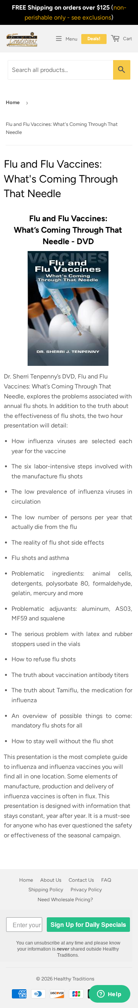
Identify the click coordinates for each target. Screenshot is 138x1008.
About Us (50, 880)
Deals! (93, 38)
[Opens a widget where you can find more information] (109, 994)
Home (13, 102)
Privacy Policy (86, 889)
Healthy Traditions (74, 979)
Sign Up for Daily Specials (88, 924)
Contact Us (81, 880)
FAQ (106, 880)
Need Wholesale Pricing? (65, 899)
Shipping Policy (45, 889)
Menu (71, 39)
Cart (127, 38)
